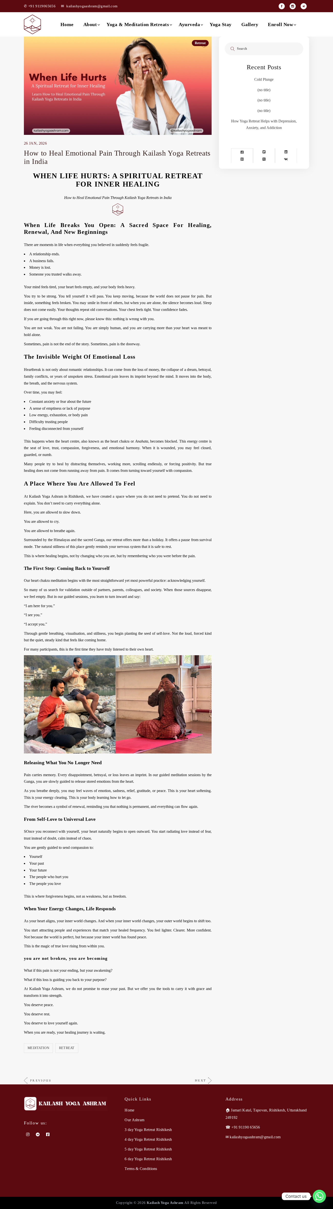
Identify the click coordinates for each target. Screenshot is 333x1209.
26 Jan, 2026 (35, 143)
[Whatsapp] (319, 1196)
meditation (38, 1048)
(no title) (263, 90)
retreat (67, 1048)
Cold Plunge (264, 79)
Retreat (200, 43)
